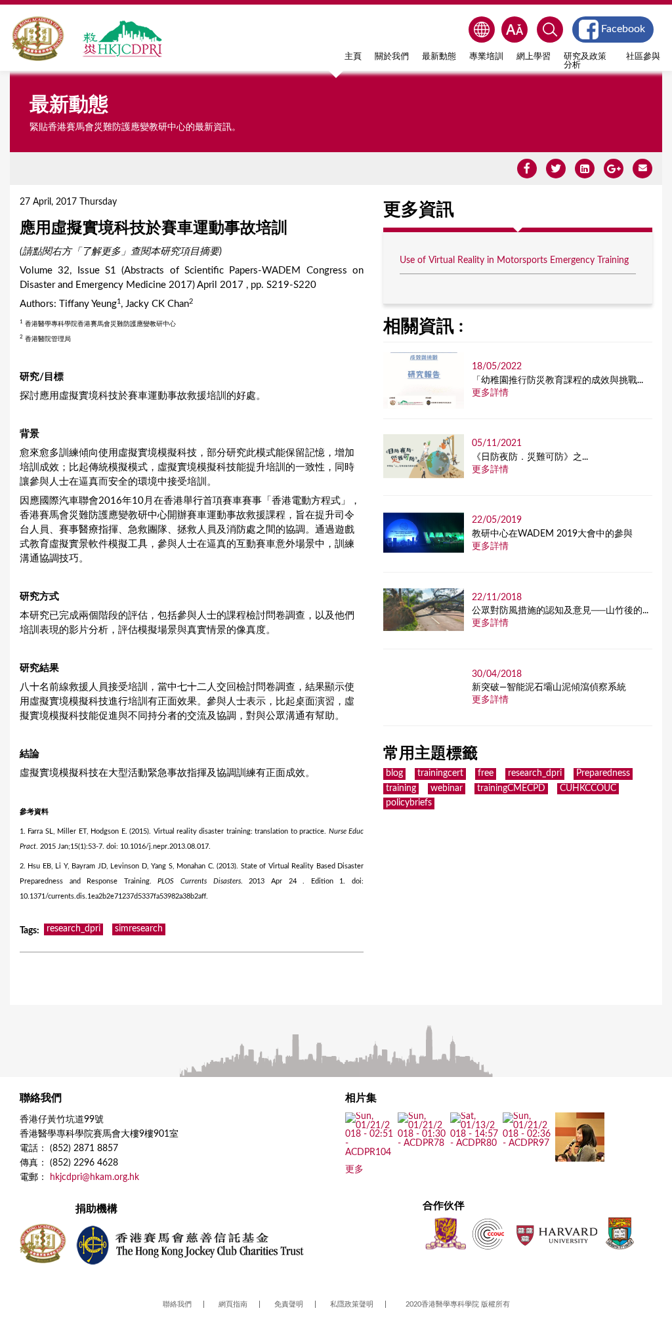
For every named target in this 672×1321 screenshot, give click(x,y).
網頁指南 (233, 1304)
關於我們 (392, 56)
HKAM (37, 38)
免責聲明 (288, 1304)
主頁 (353, 56)
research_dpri (73, 928)
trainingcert (440, 773)
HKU (620, 1233)
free (486, 773)
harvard (555, 1233)
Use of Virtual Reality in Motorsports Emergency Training (514, 260)
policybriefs (409, 802)
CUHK (446, 1233)
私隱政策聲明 (351, 1304)
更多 (354, 1169)
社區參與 (643, 56)
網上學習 (533, 56)
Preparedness (603, 773)
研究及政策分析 (585, 60)
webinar (446, 788)
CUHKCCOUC (588, 788)
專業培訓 (486, 56)
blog (394, 773)
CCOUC (488, 1233)
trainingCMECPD (511, 788)
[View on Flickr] (369, 1152)
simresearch (139, 928)
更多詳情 (490, 392)
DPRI (122, 38)
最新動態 (439, 56)
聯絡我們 (177, 1304)
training (401, 788)
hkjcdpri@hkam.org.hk (94, 1177)
